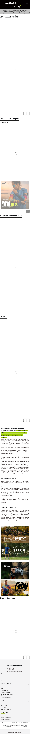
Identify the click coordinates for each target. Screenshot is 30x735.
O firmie (3, 680)
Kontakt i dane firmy (6, 679)
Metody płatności (5, 692)
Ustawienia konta (5, 719)
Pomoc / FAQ (4, 690)
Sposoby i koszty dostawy (8, 694)
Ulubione (3, 721)
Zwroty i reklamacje (6, 697)
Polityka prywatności (6, 709)
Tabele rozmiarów (5, 689)
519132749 (11, 668)
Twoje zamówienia (6, 717)
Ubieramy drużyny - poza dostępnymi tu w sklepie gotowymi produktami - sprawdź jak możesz (15, 12)
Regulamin (3, 707)
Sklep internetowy (14, 732)
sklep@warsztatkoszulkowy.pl (15, 671)
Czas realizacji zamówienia (8, 696)
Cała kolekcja (3, 122)
